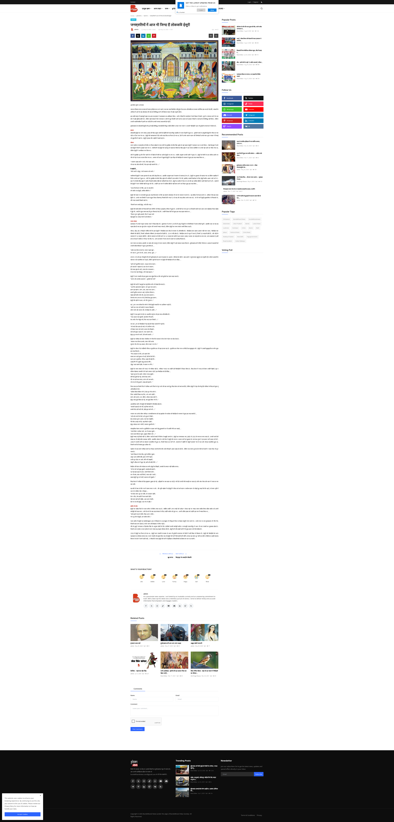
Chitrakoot (226, 219)
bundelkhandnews (254, 219)
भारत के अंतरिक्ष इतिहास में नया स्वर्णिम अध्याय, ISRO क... (248, 142)
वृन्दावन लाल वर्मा (135, 643)
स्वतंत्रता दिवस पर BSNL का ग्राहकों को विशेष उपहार (248, 75)
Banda (247, 224)
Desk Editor (164, 676)
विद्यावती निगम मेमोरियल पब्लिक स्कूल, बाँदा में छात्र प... (249, 51)
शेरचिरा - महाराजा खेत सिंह (138, 671)
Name (133, 695)
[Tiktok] (149, 781)
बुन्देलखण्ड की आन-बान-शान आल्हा (171, 643)
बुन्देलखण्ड (138, 16)
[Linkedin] (144, 786)
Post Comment (138, 729)
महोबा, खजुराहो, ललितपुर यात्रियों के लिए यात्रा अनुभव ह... (203, 778)
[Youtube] (160, 781)
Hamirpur (235, 228)
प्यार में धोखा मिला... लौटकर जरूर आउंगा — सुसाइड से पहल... (250, 178)
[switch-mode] (261, 2)
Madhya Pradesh (228, 237)
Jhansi (251, 228)
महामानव (146, 16)
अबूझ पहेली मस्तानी (196, 643)
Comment (134, 704)
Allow (212, 10)
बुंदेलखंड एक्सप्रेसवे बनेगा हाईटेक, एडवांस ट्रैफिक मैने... (204, 790)
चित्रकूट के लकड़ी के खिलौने (184, 557)
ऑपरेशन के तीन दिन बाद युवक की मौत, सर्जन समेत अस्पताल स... (249, 28)
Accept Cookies (22, 814)
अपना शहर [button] (157, 8)
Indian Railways (240, 241)
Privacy (259, 815)
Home (132, 16)
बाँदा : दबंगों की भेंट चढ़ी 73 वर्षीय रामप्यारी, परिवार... (250, 62)
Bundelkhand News (239, 219)
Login (249, 2)
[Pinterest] (138, 786)
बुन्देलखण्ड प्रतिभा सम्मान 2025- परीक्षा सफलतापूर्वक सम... (247, 166)
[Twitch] (149, 786)
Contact (133, 2)
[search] (261, 8)
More (220, 8)
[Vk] (155, 786)
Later (201, 10)
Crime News (246, 232)
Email (177, 695)
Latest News (256, 224)
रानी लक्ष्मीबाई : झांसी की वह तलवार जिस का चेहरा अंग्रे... (174, 672)
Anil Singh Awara (196, 676)
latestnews (226, 224)
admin (145, 594)
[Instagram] (144, 781)
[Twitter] (138, 781)
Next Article (180, 554)
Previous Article (167, 554)
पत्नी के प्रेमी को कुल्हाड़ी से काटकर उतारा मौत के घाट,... (249, 197)
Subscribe (258, 774)
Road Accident (227, 241)
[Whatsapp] (155, 781)
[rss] (160, 786)
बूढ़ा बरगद (170, 557)
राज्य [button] (166, 8)
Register (255, 2)
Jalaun (225, 232)
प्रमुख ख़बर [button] (146, 8)
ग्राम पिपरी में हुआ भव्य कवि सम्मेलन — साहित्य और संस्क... (249, 154)
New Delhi (240, 237)
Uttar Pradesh (237, 224)
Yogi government (252, 237)
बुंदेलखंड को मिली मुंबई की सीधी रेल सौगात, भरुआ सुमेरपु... (204, 767)
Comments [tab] (138, 689)
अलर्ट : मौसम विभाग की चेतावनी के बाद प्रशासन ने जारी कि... (249, 39)
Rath (257, 228)
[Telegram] (133, 786)
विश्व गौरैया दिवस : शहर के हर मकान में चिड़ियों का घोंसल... (204, 672)
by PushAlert (181, 12)
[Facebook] (133, 781)
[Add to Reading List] (216, 36)
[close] (40, 795)
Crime (243, 228)
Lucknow (226, 228)
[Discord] (166, 781)
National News (234, 232)
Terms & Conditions (248, 815)
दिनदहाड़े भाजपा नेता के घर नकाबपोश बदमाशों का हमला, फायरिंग (239, 189)
